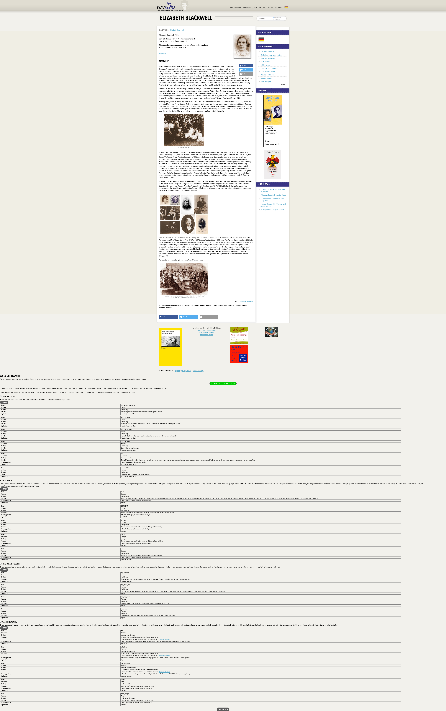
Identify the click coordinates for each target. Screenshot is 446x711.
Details (4, 402)
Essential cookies (9, 396)
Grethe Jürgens (266, 78)
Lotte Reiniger (266, 81)
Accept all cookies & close (223, 383)
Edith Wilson (265, 61)
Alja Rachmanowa (267, 51)
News (270, 8)
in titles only (277, 19)
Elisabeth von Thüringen (269, 68)
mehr (283, 84)
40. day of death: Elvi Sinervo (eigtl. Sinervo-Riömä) (274, 205)
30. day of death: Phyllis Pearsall (272, 209)
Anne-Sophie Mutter (268, 71)
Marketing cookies (10, 622)
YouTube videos (6, 480)
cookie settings (198, 370)
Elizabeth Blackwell (177, 30)
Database (248, 8)
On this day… (260, 8)
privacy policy (186, 370)
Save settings (223, 709)
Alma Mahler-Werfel (268, 58)
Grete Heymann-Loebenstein (271, 55)
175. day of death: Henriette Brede (273, 195)
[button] (246, 65)
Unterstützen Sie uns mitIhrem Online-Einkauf (207, 332)
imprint (177, 370)
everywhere (277, 17)
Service (278, 8)
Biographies (235, 8)
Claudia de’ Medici (267, 75)
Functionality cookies (11, 564)
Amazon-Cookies (164, 639)
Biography (163, 53)
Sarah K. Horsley (246, 301)
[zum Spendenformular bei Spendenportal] (271, 331)
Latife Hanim (265, 65)
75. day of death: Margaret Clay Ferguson (272, 199)
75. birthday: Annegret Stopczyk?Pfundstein (273, 190)
